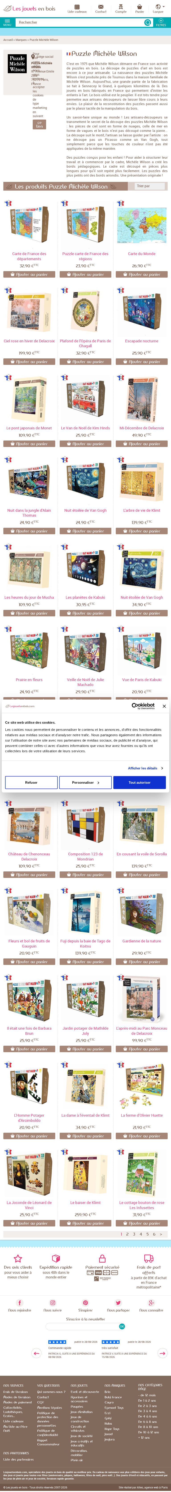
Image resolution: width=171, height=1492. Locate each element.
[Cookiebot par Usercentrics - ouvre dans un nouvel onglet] (135, 706)
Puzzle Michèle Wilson (44, 40)
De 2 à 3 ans (147, 1406)
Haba (108, 1423)
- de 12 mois (147, 1395)
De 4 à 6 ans (147, 1416)
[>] (163, 1353)
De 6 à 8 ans (147, 1421)
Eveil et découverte (85, 1392)
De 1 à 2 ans (147, 1400)
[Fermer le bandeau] (164, 706)
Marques (21, 40)
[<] (36, 1353)
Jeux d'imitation (81, 1412)
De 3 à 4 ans (147, 1411)
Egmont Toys (114, 1407)
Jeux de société (82, 1436)
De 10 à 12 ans (148, 1432)
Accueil (8, 40)
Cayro (109, 1402)
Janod (108, 1434)
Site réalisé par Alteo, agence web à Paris (143, 1487)
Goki (108, 1418)
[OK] (147, 22)
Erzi (107, 1413)
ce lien (39, 124)
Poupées (77, 1406)
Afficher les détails (142, 768)
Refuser (31, 782)
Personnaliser (83, 782)
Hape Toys (112, 1429)
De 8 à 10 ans (148, 1427)
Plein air (77, 1460)
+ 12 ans (144, 1437)
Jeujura (109, 1439)
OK (122, 1326)
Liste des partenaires (18, 1459)
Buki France (113, 1397)
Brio (107, 1392)
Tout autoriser (140, 782)
